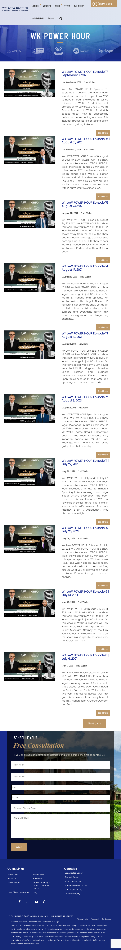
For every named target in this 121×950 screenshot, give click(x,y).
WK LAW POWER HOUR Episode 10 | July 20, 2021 (85, 529)
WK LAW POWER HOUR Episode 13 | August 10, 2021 (85, 335)
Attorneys (47, 6)
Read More (103, 132)
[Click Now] (20, 902)
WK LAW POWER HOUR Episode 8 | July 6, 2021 (85, 657)
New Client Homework (18, 892)
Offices (67, 6)
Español (51, 18)
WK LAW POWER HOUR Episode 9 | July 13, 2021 (85, 593)
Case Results (79, 6)
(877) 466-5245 (105, 3)
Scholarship (13, 874)
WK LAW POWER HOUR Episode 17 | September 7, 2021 (85, 73)
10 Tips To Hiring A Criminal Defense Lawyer (41, 885)
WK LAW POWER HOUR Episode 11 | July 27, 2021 (85, 462)
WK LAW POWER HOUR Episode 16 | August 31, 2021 (86, 140)
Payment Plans (38, 18)
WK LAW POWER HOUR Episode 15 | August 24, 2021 (85, 204)
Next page (94, 723)
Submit (19, 847)
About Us (35, 6)
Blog (35, 892)
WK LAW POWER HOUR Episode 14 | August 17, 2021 (85, 268)
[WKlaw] (15, 9)
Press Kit (12, 878)
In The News (38, 874)
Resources (38, 878)
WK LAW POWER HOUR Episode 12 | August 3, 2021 (85, 398)
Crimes (57, 6)
